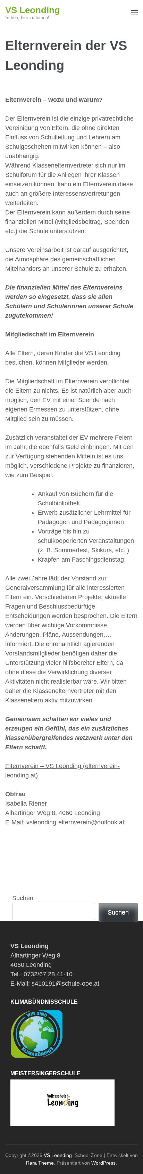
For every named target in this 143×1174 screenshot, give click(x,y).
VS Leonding (32, 10)
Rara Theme (40, 1163)
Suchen (22, 898)
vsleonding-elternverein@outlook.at (75, 822)
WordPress (103, 1163)
